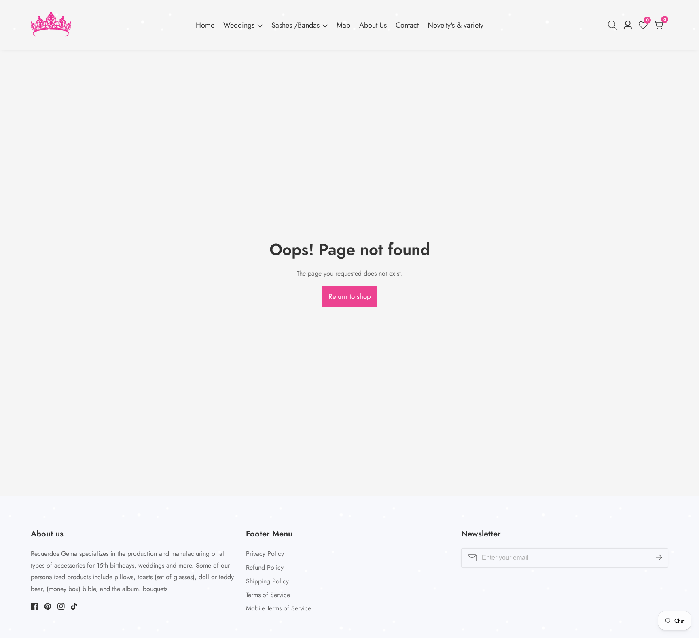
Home (205, 25)
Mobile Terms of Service (278, 608)
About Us (373, 25)
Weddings (238, 25)
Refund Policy (265, 567)
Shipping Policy (267, 581)
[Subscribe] (659, 558)
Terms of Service (268, 595)
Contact (407, 25)
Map (343, 25)
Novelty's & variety (455, 25)
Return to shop (349, 296)
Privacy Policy (265, 553)
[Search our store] (614, 25)
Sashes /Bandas (295, 25)
